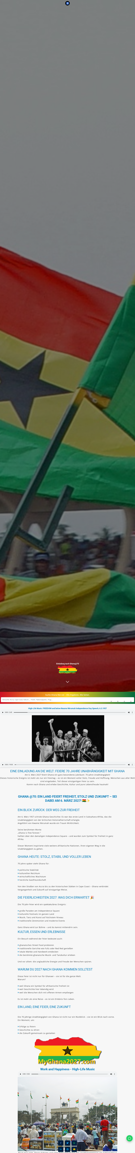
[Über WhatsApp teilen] (74, 1143)
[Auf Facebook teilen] (60, 1143)
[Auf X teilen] (67, 1143)
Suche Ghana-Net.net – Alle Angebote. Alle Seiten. (67, 695)
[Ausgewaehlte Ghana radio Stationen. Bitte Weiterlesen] (67, 681)
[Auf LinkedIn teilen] (60, 1149)
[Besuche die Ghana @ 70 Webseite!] (67, 1051)
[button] (129, 1138)
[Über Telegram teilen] (67, 1149)
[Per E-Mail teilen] (74, 1149)
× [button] (124, 1125)
